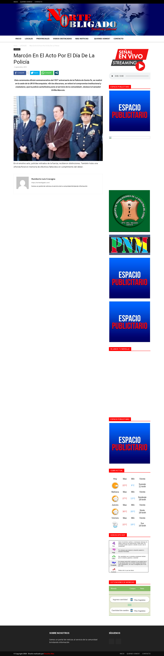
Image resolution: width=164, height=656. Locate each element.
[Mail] (148, 2)
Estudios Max (49, 654)
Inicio (15, 46)
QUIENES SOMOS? (26, 2)
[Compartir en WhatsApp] (47, 73)
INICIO (16, 2)
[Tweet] (35, 73)
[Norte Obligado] (82, 20)
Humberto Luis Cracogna (43, 179)
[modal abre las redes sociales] (56, 73)
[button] (147, 39)
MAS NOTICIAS (81, 38)
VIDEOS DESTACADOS (62, 38)
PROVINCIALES (42, 38)
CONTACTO (38, 2)
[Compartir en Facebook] (20, 73)
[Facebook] (144, 2)
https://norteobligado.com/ (40, 182)
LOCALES (29, 38)
